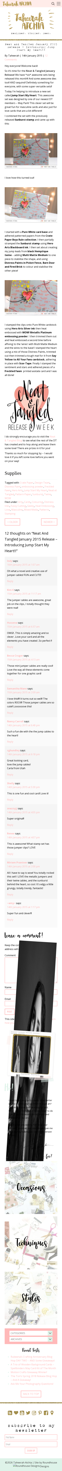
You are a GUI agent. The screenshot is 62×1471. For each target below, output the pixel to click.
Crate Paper (26, 482)
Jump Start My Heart (35, 490)
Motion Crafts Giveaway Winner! (29, 1372)
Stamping (10, 513)
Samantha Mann (17, 688)
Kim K (10, 590)
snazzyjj (12, 808)
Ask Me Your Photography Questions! (32, 1383)
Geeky (30, 506)
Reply (10, 581)
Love (7, 509)
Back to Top (31, 1394)
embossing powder (32, 486)
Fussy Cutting (18, 506)
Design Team (42, 482)
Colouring (37, 502)
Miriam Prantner (17, 862)
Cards (27, 502)
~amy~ (11, 903)
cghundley (13, 750)
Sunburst (37, 494)
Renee (11, 833)
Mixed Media (31, 509)
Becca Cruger (15, 655)
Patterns (44, 509)
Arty (20, 502)
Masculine (17, 509)
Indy (9, 561)
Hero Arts (17, 490)
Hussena (12, 622)
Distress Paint (12, 486)
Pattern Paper (23, 494)
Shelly (10, 783)
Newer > (49, 522)
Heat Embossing (44, 506)
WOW (8, 498)
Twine (47, 494)
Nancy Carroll (15, 721)
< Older (12, 522)
